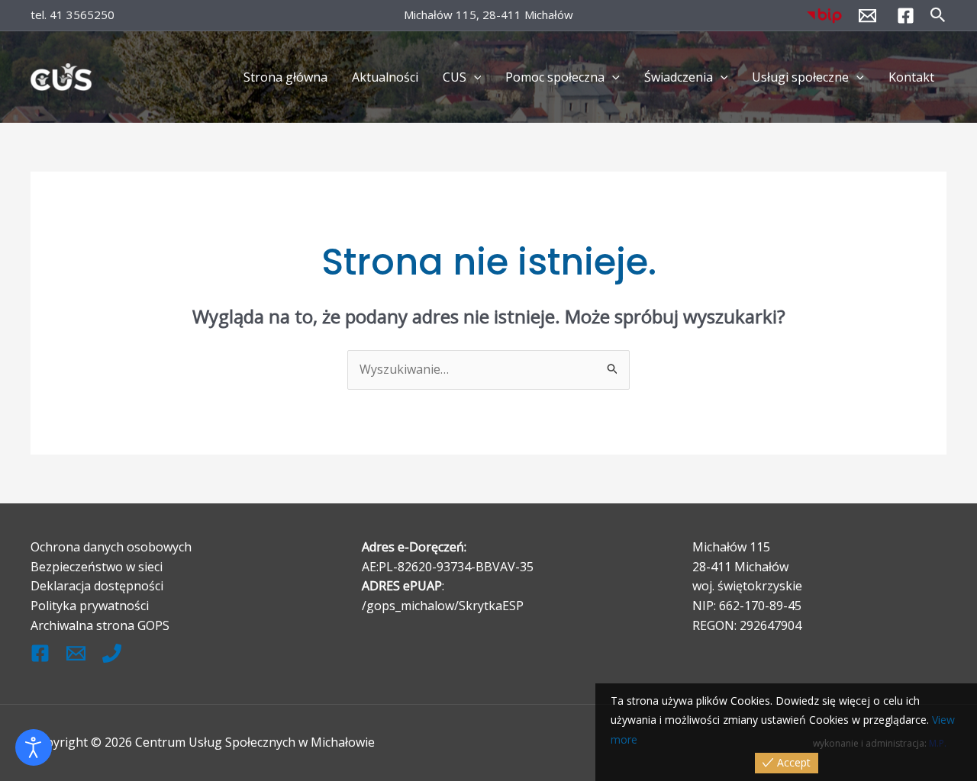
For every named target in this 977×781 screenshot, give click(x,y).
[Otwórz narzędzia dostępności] (33, 747)
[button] (938, 15)
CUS (454, 77)
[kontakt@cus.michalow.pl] (867, 15)
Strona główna (285, 77)
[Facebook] (905, 15)
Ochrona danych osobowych (111, 546)
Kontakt (911, 77)
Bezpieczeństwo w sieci (97, 566)
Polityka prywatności (90, 605)
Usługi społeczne (800, 77)
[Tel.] (111, 653)
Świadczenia (678, 77)
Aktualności (385, 77)
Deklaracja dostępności (97, 585)
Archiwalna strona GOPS (100, 625)
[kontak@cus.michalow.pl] (75, 653)
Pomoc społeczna (555, 77)
